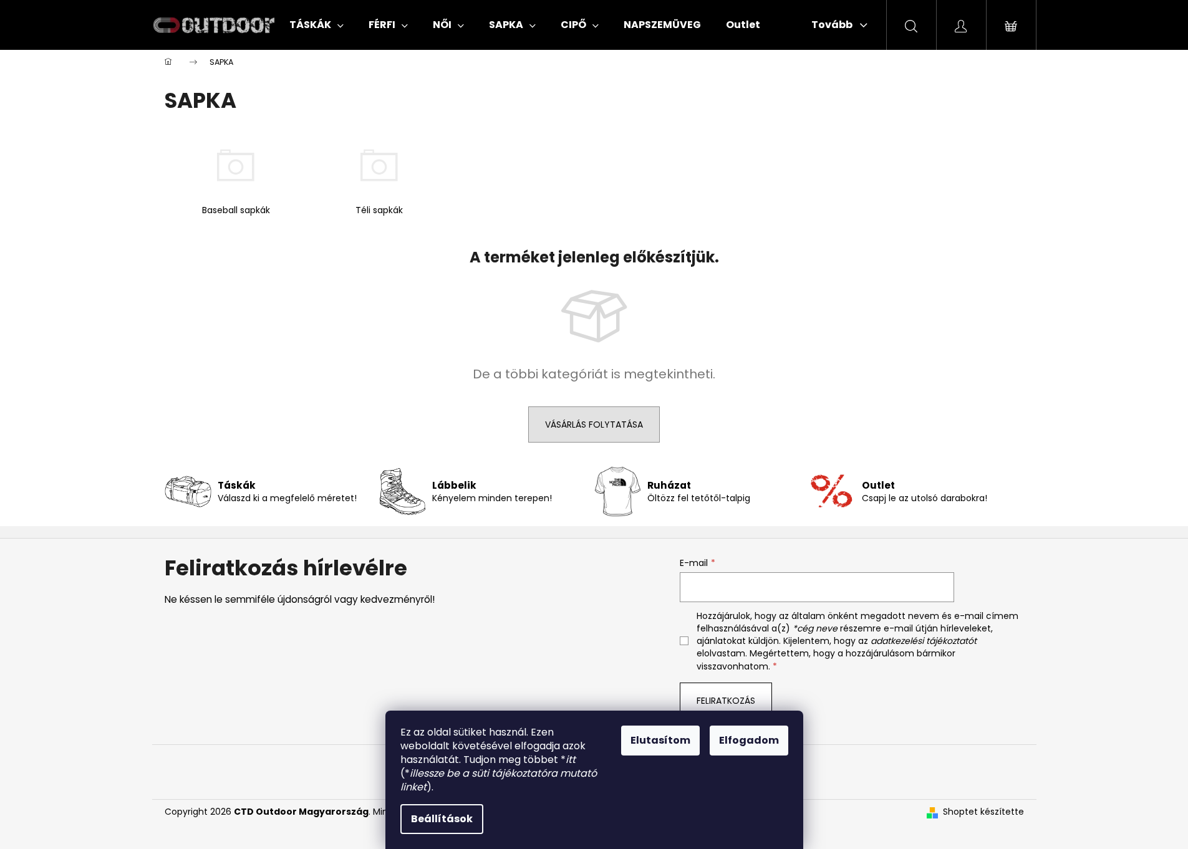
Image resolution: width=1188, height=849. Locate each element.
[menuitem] (316, 25)
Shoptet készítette (983, 812)
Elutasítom (660, 740)
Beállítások (442, 819)
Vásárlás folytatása (594, 424)
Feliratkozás (726, 700)
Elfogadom (749, 740)
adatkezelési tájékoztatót (924, 641)
